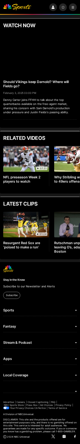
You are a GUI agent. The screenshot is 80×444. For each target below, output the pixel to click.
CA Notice (40, 408)
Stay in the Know (14, 279)
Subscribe (12, 295)
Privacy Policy (63, 405)
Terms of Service (57, 408)
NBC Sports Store (14, 405)
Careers (20, 402)
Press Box (32, 405)
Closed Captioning (38, 402)
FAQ (53, 402)
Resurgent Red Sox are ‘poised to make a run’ (21, 245)
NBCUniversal (25, 414)
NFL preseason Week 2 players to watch (22, 179)
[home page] (17, 7)
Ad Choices (46, 405)
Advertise (8, 402)
